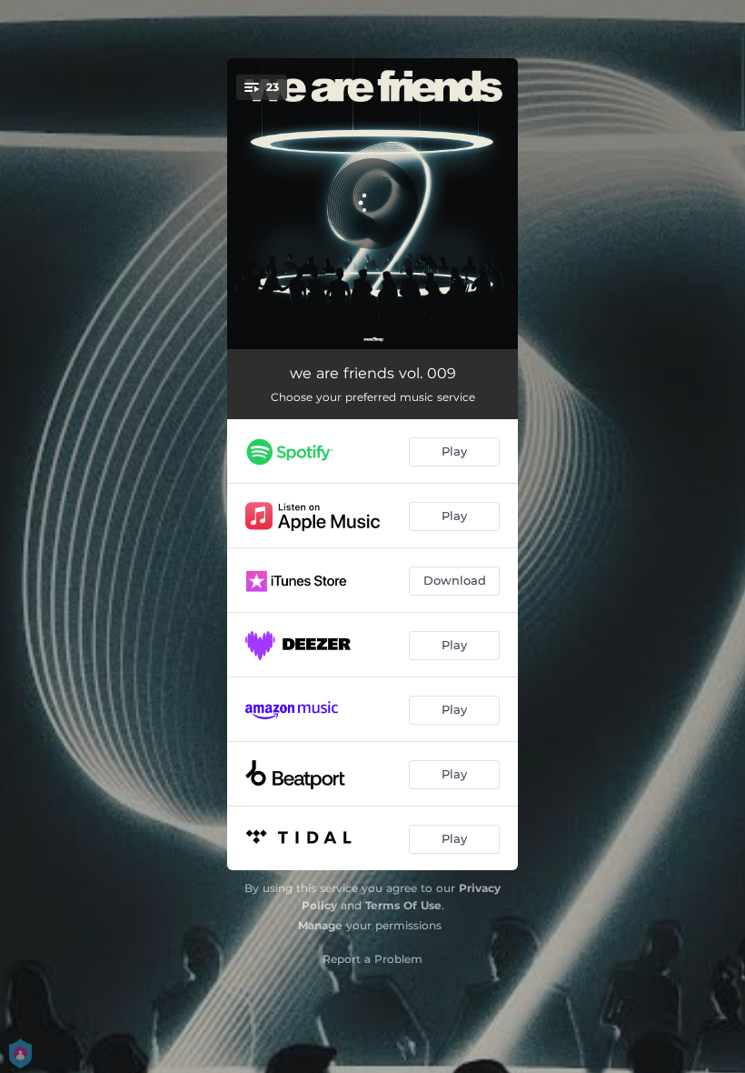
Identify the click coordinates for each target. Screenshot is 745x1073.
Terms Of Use (403, 905)
